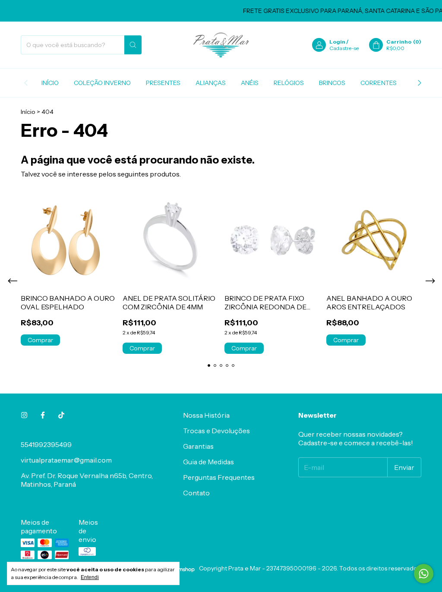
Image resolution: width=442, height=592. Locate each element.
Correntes (378, 83)
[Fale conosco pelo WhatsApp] (423, 573)
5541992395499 (46, 444)
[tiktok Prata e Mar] (61, 415)
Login (337, 41)
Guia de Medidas (208, 461)
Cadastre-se (344, 48)
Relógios (289, 83)
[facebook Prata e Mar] (42, 415)
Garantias (198, 446)
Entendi (90, 577)
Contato (196, 492)
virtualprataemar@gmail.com (66, 460)
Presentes (163, 83)
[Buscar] (133, 44)
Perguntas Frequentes (219, 477)
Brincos (332, 83)
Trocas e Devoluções (216, 430)
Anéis (250, 83)
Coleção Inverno (102, 83)
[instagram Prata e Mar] (24, 415)
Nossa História (206, 415)
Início (50, 83)
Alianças (211, 83)
